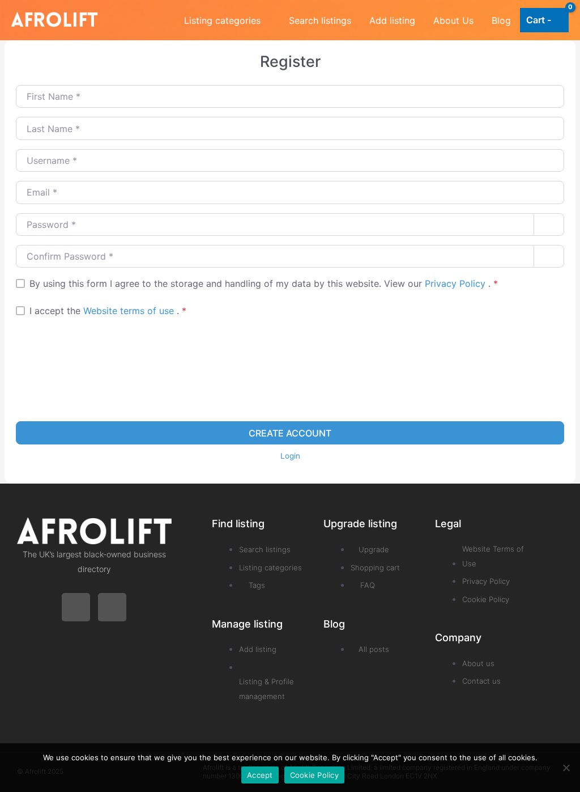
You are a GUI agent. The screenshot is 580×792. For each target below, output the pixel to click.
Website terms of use (130, 310)
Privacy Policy (456, 283)
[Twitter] (76, 607)
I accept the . (107, 310)
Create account (290, 433)
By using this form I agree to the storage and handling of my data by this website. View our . (263, 283)
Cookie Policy (314, 775)
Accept (260, 775)
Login (290, 455)
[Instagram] (112, 607)
